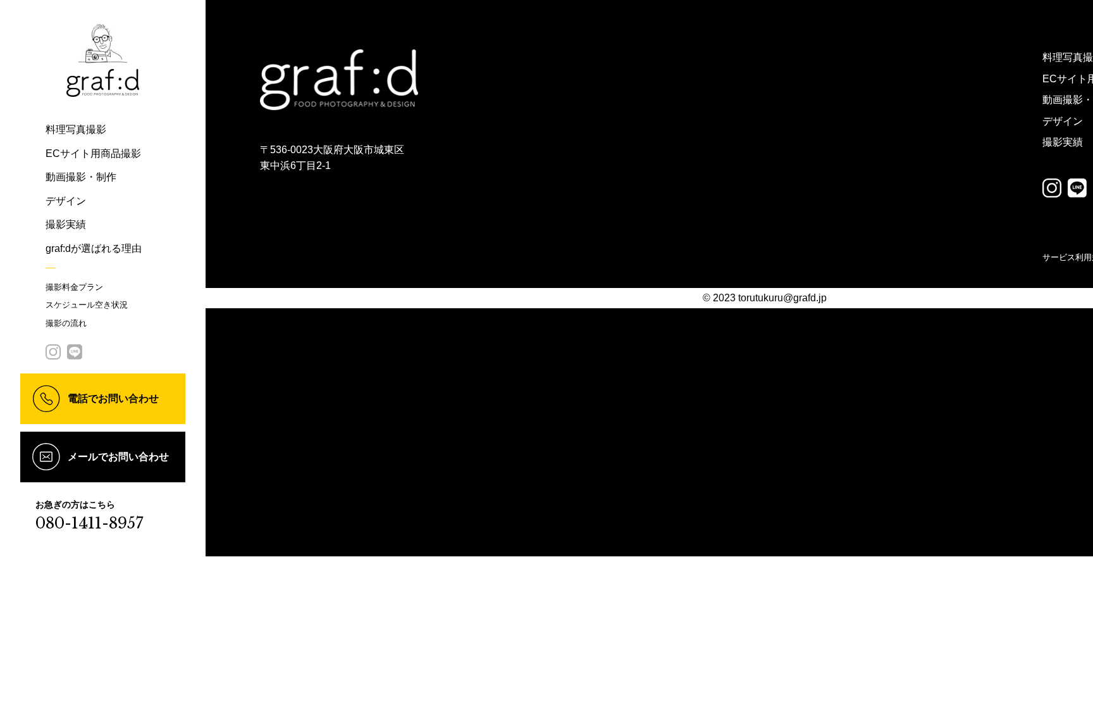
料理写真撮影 (76, 129)
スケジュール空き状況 (87, 305)
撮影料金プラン (74, 287)
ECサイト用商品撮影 (93, 153)
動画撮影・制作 (81, 177)
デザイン (66, 201)
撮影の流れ (66, 323)
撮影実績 (66, 224)
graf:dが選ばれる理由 (94, 248)
